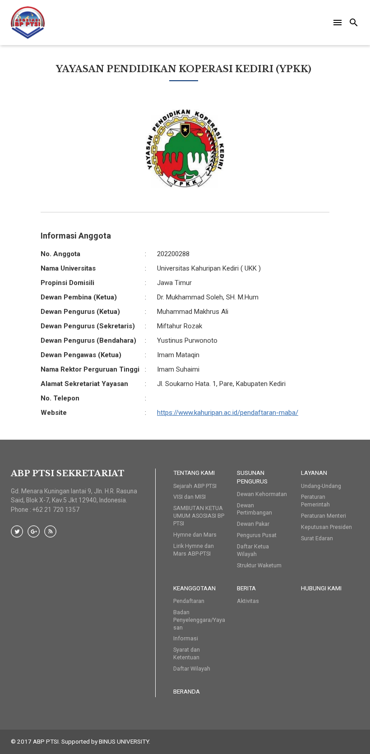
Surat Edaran (317, 538)
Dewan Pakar (253, 523)
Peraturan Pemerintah (315, 500)
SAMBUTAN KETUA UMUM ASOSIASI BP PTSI (198, 516)
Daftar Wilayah (191, 668)
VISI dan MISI (189, 496)
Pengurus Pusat (257, 535)
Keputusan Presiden (326, 527)
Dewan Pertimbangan (254, 509)
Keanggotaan (194, 588)
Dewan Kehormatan (262, 494)
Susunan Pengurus (252, 476)
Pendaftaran (188, 601)
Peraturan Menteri (323, 515)
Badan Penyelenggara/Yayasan (199, 620)
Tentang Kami (194, 472)
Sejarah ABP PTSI (195, 486)
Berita (246, 588)
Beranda (186, 691)
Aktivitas (248, 601)
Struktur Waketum (259, 565)
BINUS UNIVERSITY (124, 741)
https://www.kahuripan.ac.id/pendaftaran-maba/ (227, 413)
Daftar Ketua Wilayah (253, 550)
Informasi (185, 638)
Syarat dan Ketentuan (186, 653)
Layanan (314, 472)
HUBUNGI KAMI (321, 588)
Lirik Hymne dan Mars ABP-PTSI (193, 550)
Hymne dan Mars (195, 534)
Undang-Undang (321, 486)
